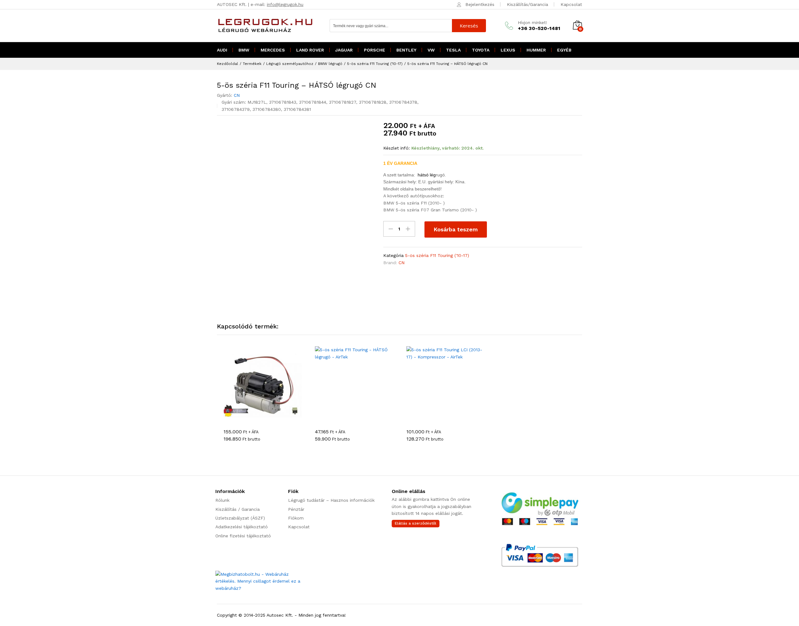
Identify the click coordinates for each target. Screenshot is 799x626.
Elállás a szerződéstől (415, 523)
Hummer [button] (536, 50)
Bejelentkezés (479, 4)
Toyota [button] (480, 50)
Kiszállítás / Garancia (237, 509)
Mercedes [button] (273, 50)
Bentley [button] (406, 50)
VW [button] (431, 50)
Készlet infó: (396, 147)
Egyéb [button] (564, 50)
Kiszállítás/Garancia (527, 4)
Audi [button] (222, 50)
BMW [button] (243, 50)
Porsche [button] (374, 50)
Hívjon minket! (532, 22)
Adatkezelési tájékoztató (241, 526)
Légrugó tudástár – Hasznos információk (331, 500)
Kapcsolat (571, 4)
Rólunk (222, 500)
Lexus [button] (508, 50)
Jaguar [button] (344, 50)
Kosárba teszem (456, 229)
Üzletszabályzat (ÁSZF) (240, 517)
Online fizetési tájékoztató (243, 535)
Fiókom (296, 517)
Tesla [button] (453, 50)
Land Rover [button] (310, 50)
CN (237, 95)
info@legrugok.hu (285, 4)
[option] (262, 399)
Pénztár (296, 509)
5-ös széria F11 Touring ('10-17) (437, 255)
